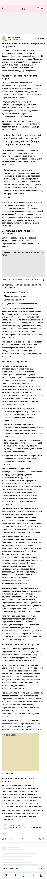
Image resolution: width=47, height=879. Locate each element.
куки (16, 868)
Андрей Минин (14, 37)
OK (41, 868)
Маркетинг (11, 39)
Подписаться (39, 38)
